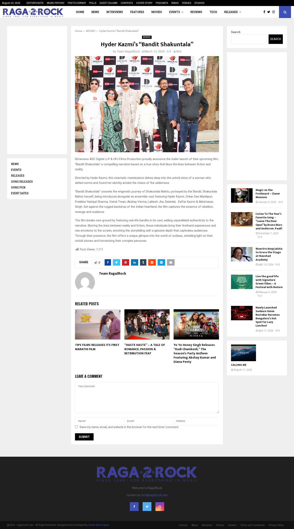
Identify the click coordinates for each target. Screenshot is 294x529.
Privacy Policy (276, 525)
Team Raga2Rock (128, 51)
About (194, 525)
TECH (213, 12)
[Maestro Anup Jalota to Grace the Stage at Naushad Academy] (242, 254)
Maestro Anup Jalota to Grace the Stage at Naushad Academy (269, 254)
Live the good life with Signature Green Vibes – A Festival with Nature (269, 282)
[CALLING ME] (243, 353)
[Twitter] (269, 12)
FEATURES (137, 12)
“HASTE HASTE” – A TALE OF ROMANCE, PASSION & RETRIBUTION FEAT (144, 349)
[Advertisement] (41, 90)
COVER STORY (144, 3)
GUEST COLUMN (108, 3)
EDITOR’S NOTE (35, 3)
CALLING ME (238, 365)
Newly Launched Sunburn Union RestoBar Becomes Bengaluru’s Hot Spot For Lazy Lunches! (268, 316)
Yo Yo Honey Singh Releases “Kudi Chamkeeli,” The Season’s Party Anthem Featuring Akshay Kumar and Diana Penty (195, 353)
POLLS (92, 3)
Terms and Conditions (252, 525)
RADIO (175, 3)
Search (235, 32)
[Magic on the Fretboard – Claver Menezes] (242, 195)
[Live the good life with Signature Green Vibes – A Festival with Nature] (242, 282)
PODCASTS (162, 3)
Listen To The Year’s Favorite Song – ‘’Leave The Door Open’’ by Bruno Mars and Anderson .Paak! (269, 221)
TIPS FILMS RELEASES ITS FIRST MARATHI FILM (97, 347)
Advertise (207, 525)
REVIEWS (196, 12)
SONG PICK (18, 187)
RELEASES (231, 12)
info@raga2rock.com (154, 495)
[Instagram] (274, 12)
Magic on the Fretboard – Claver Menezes (268, 194)
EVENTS (174, 12)
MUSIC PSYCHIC (55, 3)
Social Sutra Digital (98, 525)
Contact (183, 525)
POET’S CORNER (77, 3)
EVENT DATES (20, 193)
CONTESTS (127, 3)
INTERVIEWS (114, 12)
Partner (220, 525)
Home (80, 12)
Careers (232, 525)
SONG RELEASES (22, 181)
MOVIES (156, 12)
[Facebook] (265, 12)
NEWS (95, 12)
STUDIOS (199, 3)
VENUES (186, 3)
